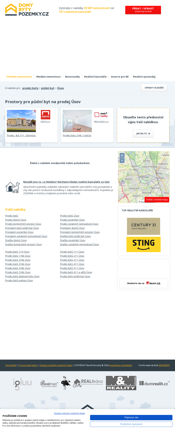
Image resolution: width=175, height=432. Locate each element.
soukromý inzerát (143, 10)
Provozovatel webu (28, 365)
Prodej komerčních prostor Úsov (23, 223)
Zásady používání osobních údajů (55, 365)
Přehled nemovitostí (19, 76)
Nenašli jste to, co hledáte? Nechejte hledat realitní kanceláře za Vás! (66, 181)
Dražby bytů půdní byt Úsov (75, 236)
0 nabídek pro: (13, 88)
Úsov (60, 88)
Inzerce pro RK (120, 76)
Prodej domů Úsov (15, 219)
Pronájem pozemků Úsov (19, 232)
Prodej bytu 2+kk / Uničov (77, 135)
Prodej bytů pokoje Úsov (19, 280)
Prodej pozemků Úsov (72, 219)
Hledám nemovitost (48, 76)
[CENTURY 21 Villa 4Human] (143, 227)
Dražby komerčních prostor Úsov (23, 244)
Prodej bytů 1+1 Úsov (72, 251)
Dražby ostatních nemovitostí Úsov (79, 244)
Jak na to (141, 133)
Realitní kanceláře (95, 76)
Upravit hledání (154, 87)
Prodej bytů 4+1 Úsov (72, 264)
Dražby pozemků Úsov (72, 240)
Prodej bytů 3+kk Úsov (17, 264)
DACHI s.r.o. (45, 121)
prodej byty (30, 88)
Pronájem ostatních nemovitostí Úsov (26, 236)
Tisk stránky (10, 365)
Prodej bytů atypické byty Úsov (22, 276)
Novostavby (72, 76)
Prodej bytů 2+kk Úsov (17, 260)
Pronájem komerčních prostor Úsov (80, 232)
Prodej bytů (11, 215)
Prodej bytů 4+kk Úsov (17, 268)
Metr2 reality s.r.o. (101, 121)
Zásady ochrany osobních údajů (69, 413)
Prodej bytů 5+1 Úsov (72, 268)
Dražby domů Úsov (16, 240)
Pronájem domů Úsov (72, 228)
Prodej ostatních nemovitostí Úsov (79, 223)
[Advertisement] (87, 47)
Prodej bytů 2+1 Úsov (72, 255)
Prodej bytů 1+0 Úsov (17, 251)
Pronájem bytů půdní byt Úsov (22, 228)
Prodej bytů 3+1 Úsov (72, 260)
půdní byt (47, 88)
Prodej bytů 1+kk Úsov (17, 255)
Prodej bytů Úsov (69, 215)
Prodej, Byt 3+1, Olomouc (21, 135)
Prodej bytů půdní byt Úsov (75, 276)
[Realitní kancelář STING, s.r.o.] (143, 244)
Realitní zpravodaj (144, 76)
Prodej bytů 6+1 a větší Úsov (76, 272)
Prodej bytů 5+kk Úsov (17, 272)
